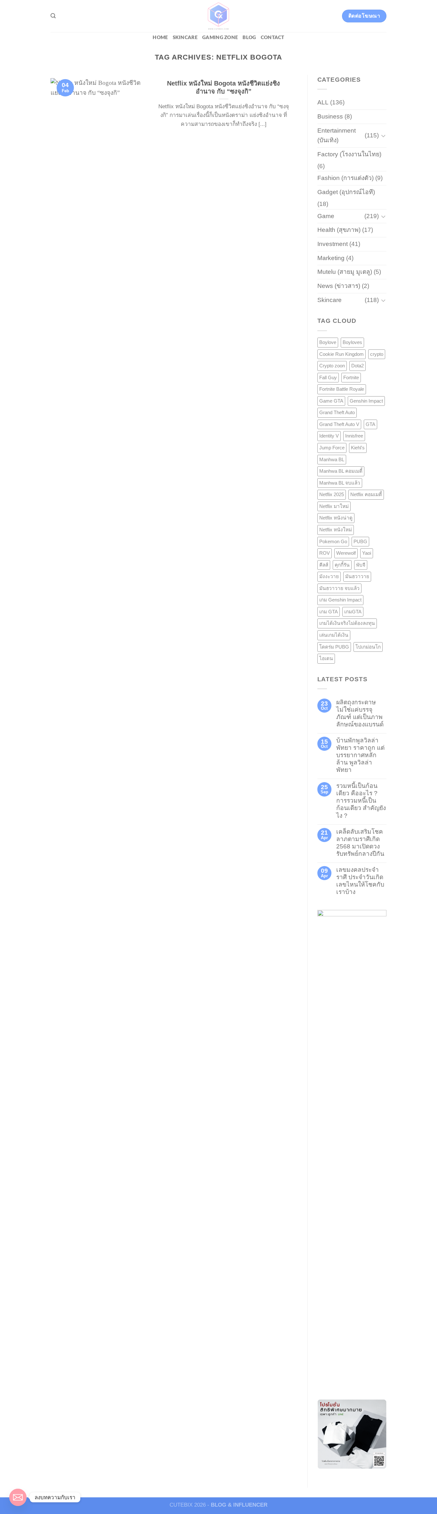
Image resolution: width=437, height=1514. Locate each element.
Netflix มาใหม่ (334, 506)
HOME (160, 37)
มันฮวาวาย (357, 576)
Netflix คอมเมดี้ (366, 494)
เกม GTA (328, 611)
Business (330, 116)
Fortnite (351, 377)
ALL (323, 102)
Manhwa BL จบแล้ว (339, 483)
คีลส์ (323, 565)
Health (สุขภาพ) (339, 229)
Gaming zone (220, 37)
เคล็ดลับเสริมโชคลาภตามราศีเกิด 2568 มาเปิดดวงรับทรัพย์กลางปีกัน (360, 842)
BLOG (249, 37)
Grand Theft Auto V (339, 424)
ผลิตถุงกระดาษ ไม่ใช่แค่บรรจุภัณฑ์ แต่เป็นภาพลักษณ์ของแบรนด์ (360, 713)
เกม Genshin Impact (340, 599)
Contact (272, 37)
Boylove (327, 342)
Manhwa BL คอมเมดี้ (340, 471)
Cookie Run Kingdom (341, 354)
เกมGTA (353, 611)
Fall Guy (328, 377)
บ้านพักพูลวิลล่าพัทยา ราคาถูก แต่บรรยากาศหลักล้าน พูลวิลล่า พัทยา (360, 755)
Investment (332, 244)
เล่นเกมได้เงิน (333, 635)
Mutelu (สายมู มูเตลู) (344, 271)
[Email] (18, 1497)
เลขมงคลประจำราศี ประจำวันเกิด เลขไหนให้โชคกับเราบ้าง (360, 880)
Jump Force (332, 447)
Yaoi (366, 553)
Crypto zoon (332, 365)
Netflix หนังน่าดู (336, 517)
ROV (324, 553)
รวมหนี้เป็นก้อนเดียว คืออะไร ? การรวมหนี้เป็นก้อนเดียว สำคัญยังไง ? (361, 800)
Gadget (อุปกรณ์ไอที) (346, 192)
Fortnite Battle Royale (341, 389)
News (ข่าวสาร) (338, 285)
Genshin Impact (366, 401)
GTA (370, 424)
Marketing (331, 258)
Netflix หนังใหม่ (335, 529)
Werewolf (346, 553)
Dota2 (357, 365)
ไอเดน (326, 658)
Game (325, 216)
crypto (376, 354)
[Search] (53, 16)
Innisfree (354, 435)
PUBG (360, 541)
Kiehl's (358, 447)
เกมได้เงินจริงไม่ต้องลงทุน (347, 623)
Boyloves (352, 342)
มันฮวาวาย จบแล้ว (339, 588)
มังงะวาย (329, 576)
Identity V (329, 435)
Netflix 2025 (331, 494)
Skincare (185, 37)
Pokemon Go (333, 541)
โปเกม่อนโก (368, 647)
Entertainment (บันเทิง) (336, 135)
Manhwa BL (331, 459)
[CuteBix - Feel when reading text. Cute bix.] (218, 16)
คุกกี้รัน (342, 565)
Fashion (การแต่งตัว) (345, 178)
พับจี (360, 565)
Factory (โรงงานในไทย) (349, 154)
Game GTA (331, 401)
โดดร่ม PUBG (334, 647)
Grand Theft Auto (337, 412)
